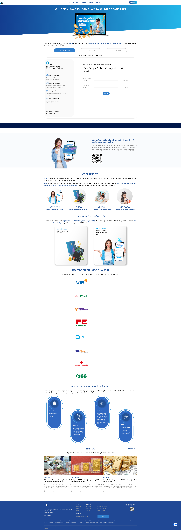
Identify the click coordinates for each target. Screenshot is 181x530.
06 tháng (85, 87)
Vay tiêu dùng (65, 50)
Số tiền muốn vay (87, 78)
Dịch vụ (82, 2)
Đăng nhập (133, 2)
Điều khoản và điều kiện (102, 506)
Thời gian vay (86, 85)
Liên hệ (98, 2)
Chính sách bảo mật (101, 508)
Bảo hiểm (88, 510)
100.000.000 (126, 80)
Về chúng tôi (73, 2)
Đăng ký (104, 516)
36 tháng (127, 87)
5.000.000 (85, 80)
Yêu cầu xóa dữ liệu (101, 510)
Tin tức (91, 2)
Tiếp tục (106, 93)
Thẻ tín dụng (91, 50)
